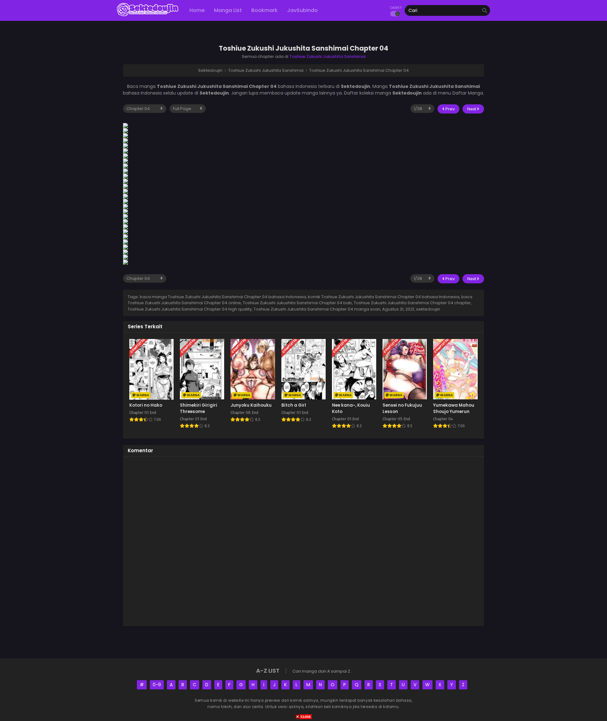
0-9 (157, 684)
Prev (450, 109)
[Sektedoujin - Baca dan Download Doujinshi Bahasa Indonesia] (147, 16)
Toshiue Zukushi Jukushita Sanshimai (327, 56)
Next (472, 109)
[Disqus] (303, 540)
